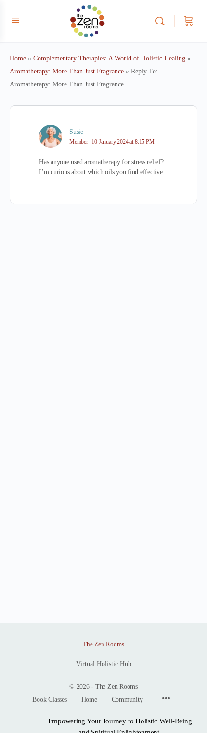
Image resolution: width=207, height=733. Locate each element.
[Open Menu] (15, 20)
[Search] (162, 21)
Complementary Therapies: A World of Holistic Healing (109, 58)
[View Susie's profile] (50, 136)
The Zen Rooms (103, 644)
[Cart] (188, 21)
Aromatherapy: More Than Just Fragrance (67, 71)
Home (18, 58)
